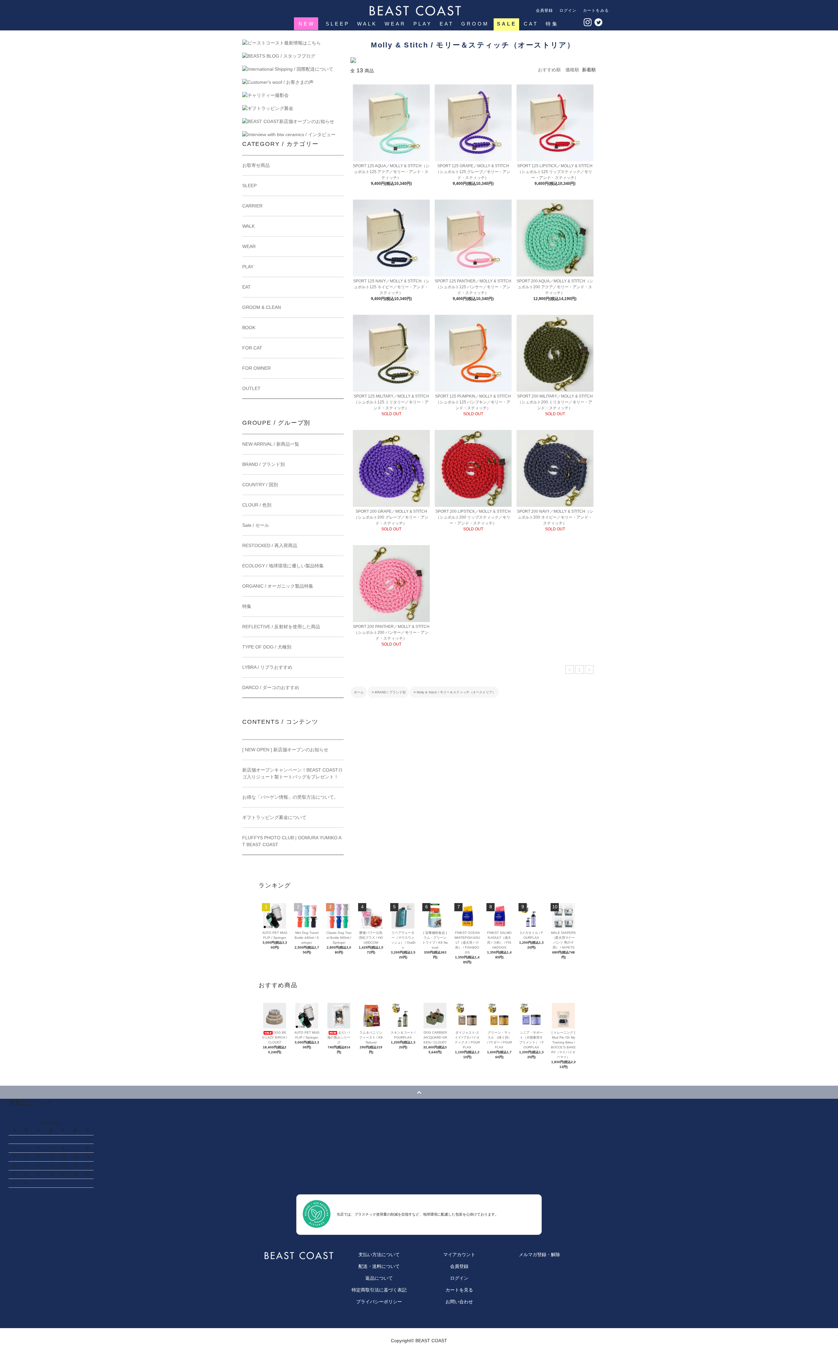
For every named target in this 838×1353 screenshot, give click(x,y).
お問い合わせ (459, 1301)
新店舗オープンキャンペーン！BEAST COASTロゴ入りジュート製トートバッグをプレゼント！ (292, 773)
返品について (379, 1278)
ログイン (568, 10)
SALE (507, 24)
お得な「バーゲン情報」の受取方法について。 (290, 797)
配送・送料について (379, 1266)
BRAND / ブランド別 (390, 692)
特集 (552, 24)
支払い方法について (379, 1254)
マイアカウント (459, 1254)
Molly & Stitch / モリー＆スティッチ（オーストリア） (456, 692)
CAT (531, 24)
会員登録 (544, 10)
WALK (367, 24)
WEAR (395, 24)
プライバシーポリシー (379, 1301)
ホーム (359, 692)
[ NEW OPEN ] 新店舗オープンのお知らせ (285, 749)
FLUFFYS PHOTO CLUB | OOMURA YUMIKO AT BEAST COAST (291, 841)
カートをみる (596, 10)
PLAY (422, 24)
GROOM (475, 24)
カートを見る (459, 1289)
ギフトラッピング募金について (274, 817)
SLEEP (338, 24)
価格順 (572, 69)
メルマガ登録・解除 (539, 1254)
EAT (447, 24)
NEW (307, 24)
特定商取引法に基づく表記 (379, 1289)
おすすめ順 (549, 69)
